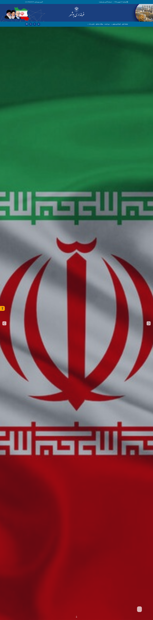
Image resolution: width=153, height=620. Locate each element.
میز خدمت (107, 24)
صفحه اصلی (125, 24)
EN (26, 24)
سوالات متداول (99, 24)
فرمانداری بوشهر (117, 24)
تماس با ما (92, 24)
